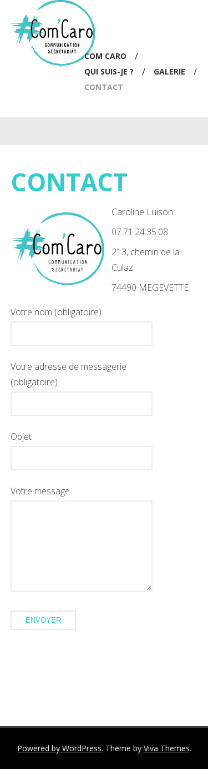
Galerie (169, 71)
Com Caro (105, 56)
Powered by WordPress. (60, 748)
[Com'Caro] (53, 63)
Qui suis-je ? (109, 71)
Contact (103, 87)
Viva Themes (167, 748)
